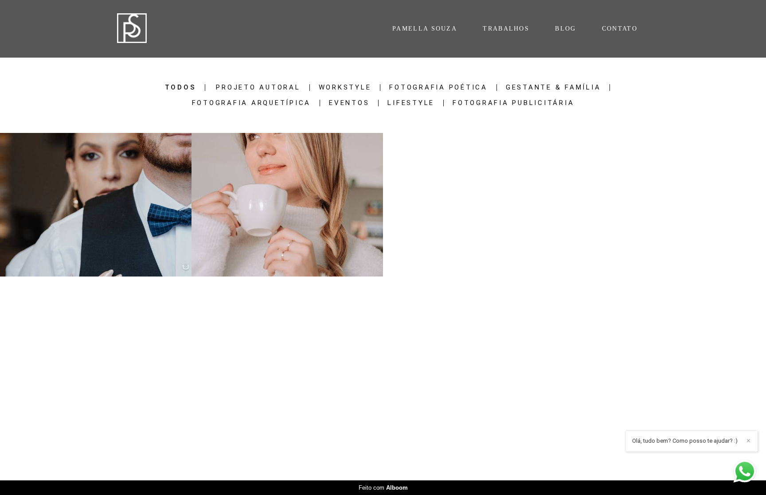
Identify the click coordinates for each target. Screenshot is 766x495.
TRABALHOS (506, 28)
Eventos (349, 103)
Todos (180, 87)
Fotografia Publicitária (513, 103)
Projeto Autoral (258, 87)
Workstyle (345, 87)
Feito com (383, 487)
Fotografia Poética (438, 87)
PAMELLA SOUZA (424, 28)
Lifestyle (410, 103)
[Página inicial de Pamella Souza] (146, 28)
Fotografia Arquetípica (251, 103)
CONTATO (619, 28)
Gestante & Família (553, 87)
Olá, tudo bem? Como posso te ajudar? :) (685, 440)
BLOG (565, 28)
